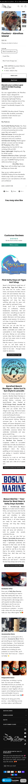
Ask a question (7, 186)
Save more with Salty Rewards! (12, 752)
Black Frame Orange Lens (10, 61)
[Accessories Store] (14, 625)
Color (4, 48)
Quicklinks (8, 710)
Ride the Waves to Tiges (14, 355)
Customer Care (9, 724)
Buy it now (14, 80)
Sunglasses (8, 715)
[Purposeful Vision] (14, 668)
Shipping (4, 43)
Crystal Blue (6, 56)
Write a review (14, 245)
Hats (5, 720)
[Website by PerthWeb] (14, 780)
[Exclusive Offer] (14, 579)
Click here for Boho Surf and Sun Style (14, 467)
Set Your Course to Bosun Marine (14, 565)
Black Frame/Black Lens (9, 51)
